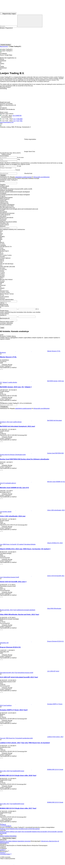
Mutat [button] (10, 115)
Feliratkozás (4, 406)
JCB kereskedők (52, 831)
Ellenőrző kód (28, 173)
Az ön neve (20, 157)
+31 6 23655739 (16, 115)
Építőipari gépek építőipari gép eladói (10, 831)
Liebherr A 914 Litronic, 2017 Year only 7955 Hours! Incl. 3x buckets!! (25, 743)
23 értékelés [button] (3, 53)
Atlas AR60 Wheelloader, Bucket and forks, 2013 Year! (19, 614)
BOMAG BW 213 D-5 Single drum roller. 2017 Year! (18, 808)
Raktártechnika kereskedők (39, 831)
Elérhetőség (13, 836)
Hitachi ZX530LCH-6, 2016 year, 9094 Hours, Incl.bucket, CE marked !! (25, 549)
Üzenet (18, 170)
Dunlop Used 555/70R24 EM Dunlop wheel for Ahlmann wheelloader (24, 459)
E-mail (19, 166)
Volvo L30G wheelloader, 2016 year (12, 516)
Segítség (6, 836)
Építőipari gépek (5, 828)
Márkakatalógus (4, 842)
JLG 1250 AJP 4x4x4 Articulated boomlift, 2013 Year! (19, 677)
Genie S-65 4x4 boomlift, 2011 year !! (13, 581)
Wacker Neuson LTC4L (8, 357)
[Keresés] (29, 21)
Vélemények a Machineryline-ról (50, 841)
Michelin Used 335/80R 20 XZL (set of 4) (14, 487)
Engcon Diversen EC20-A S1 (10, 647)
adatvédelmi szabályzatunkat (23, 177)
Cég (18, 159)
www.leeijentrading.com (6, 122)
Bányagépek (36, 828)
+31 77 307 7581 (17, 121)
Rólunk (2, 836)
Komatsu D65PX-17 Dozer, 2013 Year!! (14, 710)
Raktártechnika (14, 828)
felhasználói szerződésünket (41, 177)
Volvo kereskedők (26, 831)
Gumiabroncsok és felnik (25, 828)
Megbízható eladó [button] (5, 102)
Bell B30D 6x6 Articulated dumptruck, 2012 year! (17, 426)
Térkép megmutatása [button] (30, 139)
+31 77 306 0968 (17, 119)
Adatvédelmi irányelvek (24, 841)
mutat (2, 327)
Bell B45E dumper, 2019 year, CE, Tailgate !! (16, 387)
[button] (32, 36)
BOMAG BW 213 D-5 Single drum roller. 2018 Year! (18, 775)
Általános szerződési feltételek (8, 841)
